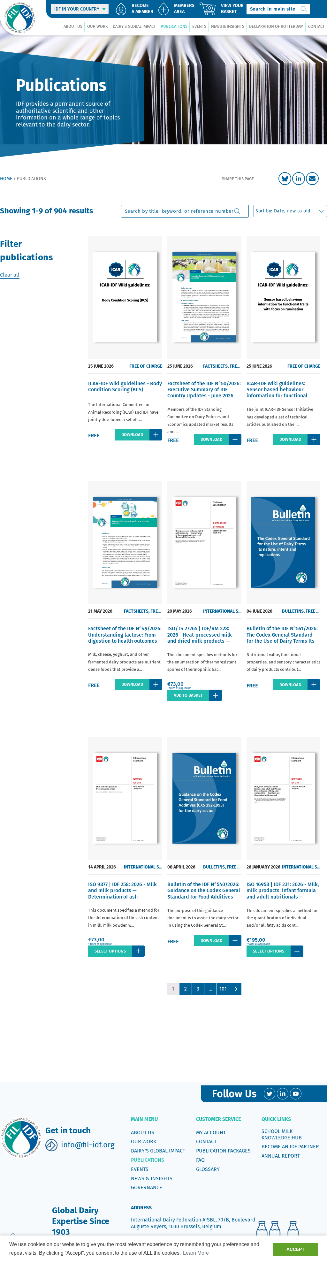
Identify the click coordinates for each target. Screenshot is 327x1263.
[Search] (303, 9)
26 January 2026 (263, 867)
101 (223, 989)
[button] (73, 26)
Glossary (208, 1169)
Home (6, 178)
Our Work (143, 1141)
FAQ (200, 1160)
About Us (142, 1132)
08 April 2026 (181, 867)
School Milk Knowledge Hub (282, 1134)
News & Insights (151, 1178)
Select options (110, 951)
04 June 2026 (259, 611)
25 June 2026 (101, 366)
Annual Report (281, 1156)
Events (139, 1169)
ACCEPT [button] (295, 1249)
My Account (211, 1132)
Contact (206, 1141)
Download (132, 434)
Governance (146, 1187)
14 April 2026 (102, 867)
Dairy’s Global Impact (158, 1151)
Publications (147, 1160)
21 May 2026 (100, 611)
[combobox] (278, 9)
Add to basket (188, 695)
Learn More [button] (196, 1253)
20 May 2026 (179, 611)
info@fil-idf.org (87, 1144)
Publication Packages (223, 1151)
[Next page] (235, 989)
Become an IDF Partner (290, 1147)
